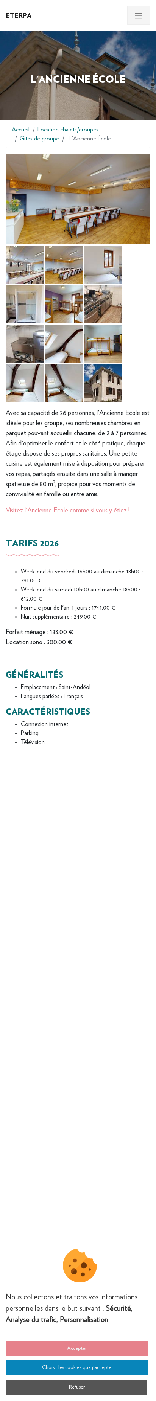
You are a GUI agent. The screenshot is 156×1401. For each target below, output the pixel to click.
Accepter (77, 1348)
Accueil (21, 130)
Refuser (77, 1387)
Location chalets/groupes (67, 130)
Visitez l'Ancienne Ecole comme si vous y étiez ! (67, 510)
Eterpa (18, 15)
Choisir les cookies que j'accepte (76, 1367)
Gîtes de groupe (39, 139)
